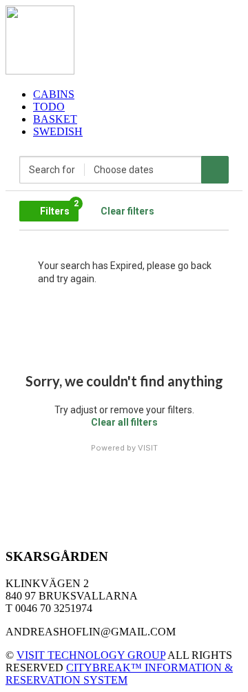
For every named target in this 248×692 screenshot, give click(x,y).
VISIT (148, 448)
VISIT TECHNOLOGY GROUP (91, 655)
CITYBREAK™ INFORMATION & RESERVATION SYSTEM (119, 674)
